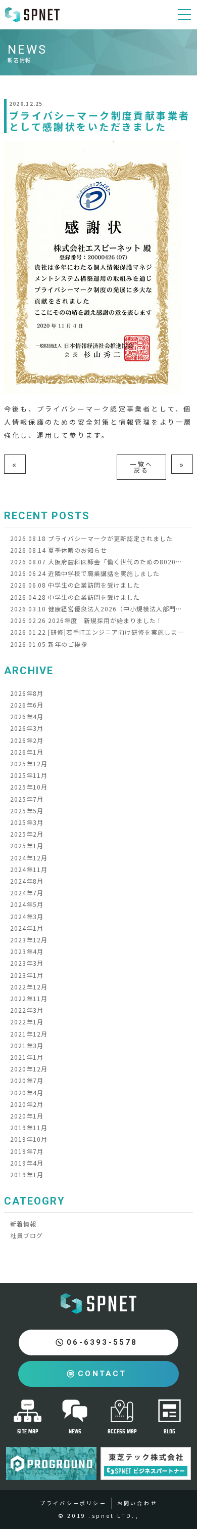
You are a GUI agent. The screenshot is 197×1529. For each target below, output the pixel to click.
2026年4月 (26, 716)
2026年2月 (26, 740)
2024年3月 (26, 916)
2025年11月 (28, 775)
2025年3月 (26, 822)
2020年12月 (28, 1068)
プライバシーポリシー (73, 1503)
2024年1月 (26, 928)
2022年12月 (28, 986)
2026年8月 (26, 693)
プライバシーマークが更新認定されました (91, 538)
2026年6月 (26, 704)
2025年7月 (26, 799)
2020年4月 (26, 1092)
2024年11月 (28, 869)
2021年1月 (26, 1057)
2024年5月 (26, 904)
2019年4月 (26, 1163)
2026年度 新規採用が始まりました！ (86, 620)
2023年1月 (26, 975)
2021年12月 (28, 1033)
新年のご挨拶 (48, 644)
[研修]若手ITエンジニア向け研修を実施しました (100, 632)
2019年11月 (28, 1127)
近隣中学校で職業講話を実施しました (85, 573)
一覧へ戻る (141, 467)
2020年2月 (26, 1104)
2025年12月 (28, 763)
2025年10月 (28, 786)
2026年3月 (26, 728)
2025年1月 (26, 845)
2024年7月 (26, 892)
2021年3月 (26, 1045)
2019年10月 (28, 1139)
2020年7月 (26, 1080)
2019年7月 (26, 1151)
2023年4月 (26, 951)
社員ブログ (26, 1235)
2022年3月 (26, 1010)
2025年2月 (26, 834)
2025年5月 (26, 810)
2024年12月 (28, 857)
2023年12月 (28, 939)
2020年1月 (26, 1115)
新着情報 (23, 1223)
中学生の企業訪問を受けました (75, 585)
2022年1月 (26, 1021)
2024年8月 (26, 881)
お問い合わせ (137, 1503)
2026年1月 (26, 752)
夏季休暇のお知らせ (58, 550)
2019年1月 (26, 1174)
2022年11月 (28, 998)
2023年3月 (26, 963)
